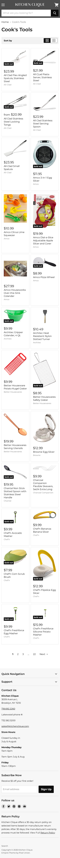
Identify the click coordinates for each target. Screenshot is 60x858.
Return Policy (47, 832)
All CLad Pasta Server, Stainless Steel (42, 77)
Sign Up (46, 789)
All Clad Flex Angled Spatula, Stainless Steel (15, 78)
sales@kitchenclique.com (15, 726)
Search (4, 846)
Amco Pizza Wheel (44, 277)
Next (43, 654)
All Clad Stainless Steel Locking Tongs (13, 121)
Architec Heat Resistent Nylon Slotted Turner (42, 336)
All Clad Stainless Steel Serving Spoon (42, 123)
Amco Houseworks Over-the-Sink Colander (15, 293)
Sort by (8, 40)
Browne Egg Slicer (43, 451)
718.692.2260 (8, 708)
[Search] (55, 13)
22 (34, 654)
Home (5, 22)
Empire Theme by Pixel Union (15, 853)
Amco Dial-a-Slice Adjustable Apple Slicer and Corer (43, 240)
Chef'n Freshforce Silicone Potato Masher (43, 631)
